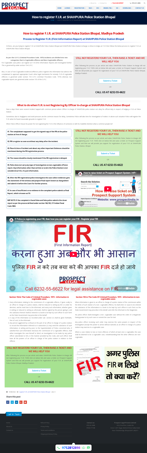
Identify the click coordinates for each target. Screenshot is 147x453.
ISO (117, 8)
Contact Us (103, 3)
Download (127, 8)
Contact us (139, 8)
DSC (97, 8)
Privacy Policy (45, 426)
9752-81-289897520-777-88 (91, 425)
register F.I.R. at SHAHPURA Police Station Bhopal (34, 392)
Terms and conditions (48, 430)
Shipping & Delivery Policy (49, 434)
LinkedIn (16, 402)
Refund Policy (45, 423)
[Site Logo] (15, 6)
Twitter (12, 402)
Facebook (7, 402)
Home (59, 8)
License (67, 8)
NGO (90, 8)
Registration (79, 8)
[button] (144, 3)
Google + (20, 402)
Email (25, 402)
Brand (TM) (107, 8)
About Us (93, 3)
